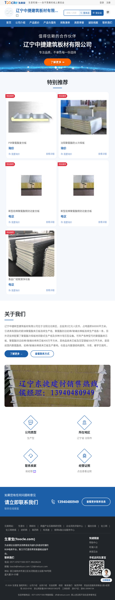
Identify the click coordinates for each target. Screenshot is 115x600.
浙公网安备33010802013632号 (47, 588)
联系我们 (107, 22)
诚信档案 (93, 22)
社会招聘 (53, 585)
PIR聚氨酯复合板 (17, 142)
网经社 (32, 525)
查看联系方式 (42, 353)
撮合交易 (92, 525)
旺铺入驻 (93, 547)
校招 (61, 585)
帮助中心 (93, 542)
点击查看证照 (84, 471)
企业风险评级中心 (74, 525)
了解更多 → (16, 353)
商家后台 (93, 551)
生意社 (21, 525)
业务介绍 (43, 585)
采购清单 (65, 22)
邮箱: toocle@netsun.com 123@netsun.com (26, 566)
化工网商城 (11, 529)
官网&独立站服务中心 (64, 529)
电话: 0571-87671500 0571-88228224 (22, 562)
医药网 (35, 529)
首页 (8, 22)
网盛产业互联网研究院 (50, 525)
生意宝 (15, 585)
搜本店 (86, 13)
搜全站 (99, 13)
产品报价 (34, 22)
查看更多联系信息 (96, 501)
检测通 (46, 529)
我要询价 (15, 154)
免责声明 (78, 585)
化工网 (104, 525)
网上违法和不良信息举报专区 (83, 594)
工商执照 (66, 588)
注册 (108, 2)
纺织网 (24, 529)
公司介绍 (20, 22)
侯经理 (29, 471)
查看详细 (50, 153)
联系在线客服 (11, 508)
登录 (102, 2)
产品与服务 (50, 22)
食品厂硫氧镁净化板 (19, 279)
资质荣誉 (79, 22)
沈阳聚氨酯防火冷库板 (73, 142)
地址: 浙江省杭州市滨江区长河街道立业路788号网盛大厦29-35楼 (27, 573)
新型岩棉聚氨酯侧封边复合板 (24, 211)
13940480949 (68, 501)
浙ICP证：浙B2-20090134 (83, 588)
